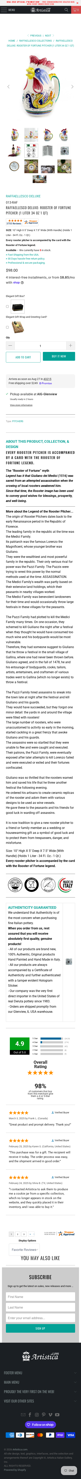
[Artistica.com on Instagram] (37, 1415)
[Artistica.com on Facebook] (30, 1415)
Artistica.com (20, 1449)
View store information (21, 405)
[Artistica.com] (40, 10)
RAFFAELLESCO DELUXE (23, 196)
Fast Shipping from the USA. (22, 254)
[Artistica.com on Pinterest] (44, 1415)
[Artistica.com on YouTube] (57, 1415)
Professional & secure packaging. (25, 262)
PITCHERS (17, 421)
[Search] (66, 10)
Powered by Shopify (15, 1469)
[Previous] (9, 87)
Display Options (27, 1240)
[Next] (72, 87)
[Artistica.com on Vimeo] (50, 1415)
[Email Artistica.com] (23, 1415)
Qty (8, 337)
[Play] (40, 87)
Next (48, 35)
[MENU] (2, 10)
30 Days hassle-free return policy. (25, 258)
